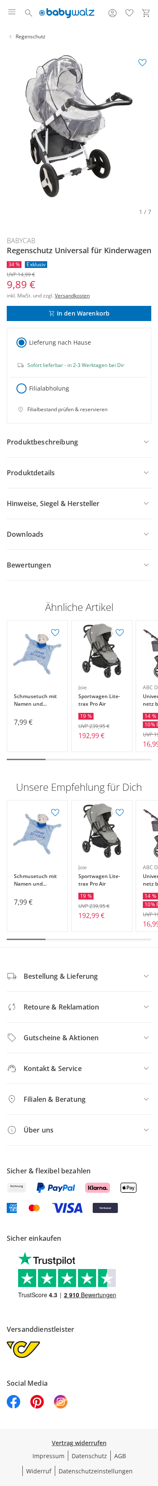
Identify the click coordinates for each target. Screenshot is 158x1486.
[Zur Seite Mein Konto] (112, 13)
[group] (79, 126)
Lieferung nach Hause (60, 342)
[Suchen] (29, 13)
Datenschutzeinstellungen (96, 1471)
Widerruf (38, 1471)
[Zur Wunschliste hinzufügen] (142, 63)
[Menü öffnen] (12, 13)
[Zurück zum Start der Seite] (149, 1427)
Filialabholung (49, 388)
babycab (21, 240)
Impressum (48, 1456)
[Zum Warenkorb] (146, 13)
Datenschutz (89, 1456)
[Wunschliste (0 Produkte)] (129, 13)
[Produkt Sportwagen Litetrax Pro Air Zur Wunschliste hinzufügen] (120, 633)
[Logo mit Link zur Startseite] (66, 13)
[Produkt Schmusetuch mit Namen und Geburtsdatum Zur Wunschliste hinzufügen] (55, 633)
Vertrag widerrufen (79, 1443)
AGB (120, 1456)
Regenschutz (31, 36)
